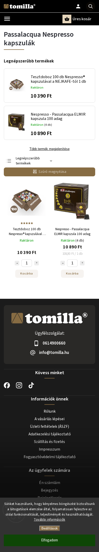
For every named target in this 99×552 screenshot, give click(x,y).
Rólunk (50, 411)
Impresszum (49, 449)
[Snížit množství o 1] (17, 263)
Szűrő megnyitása (52, 171)
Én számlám (49, 482)
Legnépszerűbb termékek (28, 161)
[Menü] (7, 19)
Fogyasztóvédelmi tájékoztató (50, 457)
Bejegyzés (49, 490)
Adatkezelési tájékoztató (49, 434)
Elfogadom (49, 540)
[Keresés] (90, 6)
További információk (49, 519)
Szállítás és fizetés (49, 441)
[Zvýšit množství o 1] (36, 263)
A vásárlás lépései (49, 419)
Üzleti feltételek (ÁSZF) (49, 426)
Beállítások (49, 528)
